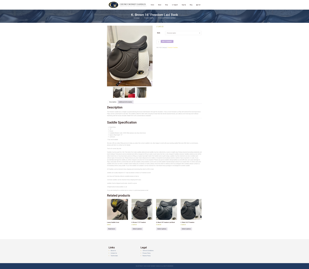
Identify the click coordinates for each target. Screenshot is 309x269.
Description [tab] (112, 102)
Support (176, 4)
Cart (199, 4)
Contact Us (114, 253)
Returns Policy (147, 255)
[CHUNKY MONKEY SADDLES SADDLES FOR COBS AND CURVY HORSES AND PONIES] (112, 4)
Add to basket (167, 41)
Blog (191, 4)
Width (158, 33)
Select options (137, 229)
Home (152, 4)
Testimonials (114, 255)
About (159, 4)
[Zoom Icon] (130, 56)
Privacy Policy (147, 253)
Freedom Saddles (149, 18)
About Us (113, 250)
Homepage (137, 18)
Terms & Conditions (148, 250)
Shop (166, 4)
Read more (111, 229)
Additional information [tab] (125, 102)
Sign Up (184, 4)
